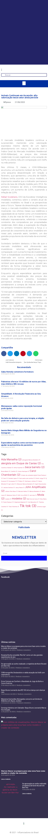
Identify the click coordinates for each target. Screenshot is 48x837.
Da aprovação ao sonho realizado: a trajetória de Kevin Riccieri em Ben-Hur (34, 786)
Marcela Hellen (23, 491)
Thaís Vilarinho (14, 506)
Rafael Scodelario (9, 197)
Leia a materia (5, 779)
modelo (8, 499)
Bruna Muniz (5, 471)
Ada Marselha (11, 459)
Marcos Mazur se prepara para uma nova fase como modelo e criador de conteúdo (23, 772)
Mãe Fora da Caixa (33, 499)
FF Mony (20, 481)
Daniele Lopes (13, 478)
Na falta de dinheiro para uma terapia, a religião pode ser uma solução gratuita (22, 419)
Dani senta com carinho (27, 478)
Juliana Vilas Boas (11, 491)
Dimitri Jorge (40, 478)
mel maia (33, 495)
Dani (5, 478)
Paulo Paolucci (8, 502)
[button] (24, 83)
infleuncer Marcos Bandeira (25, 484)
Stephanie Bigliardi (20, 502)
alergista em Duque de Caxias (21, 463)
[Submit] (24, 558)
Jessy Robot (20, 487)
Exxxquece (13, 481)
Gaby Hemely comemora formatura (17, 372)
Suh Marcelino (33, 502)
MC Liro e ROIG (23, 495)
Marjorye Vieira (12, 495)
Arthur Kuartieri (19, 467)
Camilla (14, 471)
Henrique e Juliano (31, 481)
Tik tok (28, 506)
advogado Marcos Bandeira (31, 460)
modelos (19, 498)
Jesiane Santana (9, 487)
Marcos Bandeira (35, 491)
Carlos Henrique (23, 471)
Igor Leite (12, 484)
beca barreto (35, 467)
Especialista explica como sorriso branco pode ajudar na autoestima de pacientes (22, 443)
